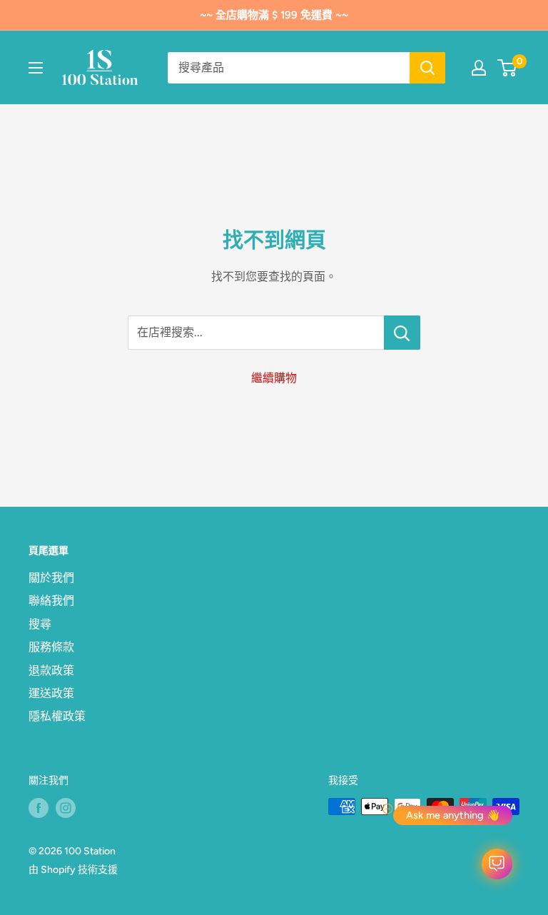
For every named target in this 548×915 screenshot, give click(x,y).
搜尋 (40, 624)
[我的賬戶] (479, 68)
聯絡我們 (51, 600)
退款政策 (51, 670)
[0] (508, 67)
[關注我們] (39, 808)
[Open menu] (36, 68)
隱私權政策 (57, 716)
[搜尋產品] (427, 68)
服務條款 (51, 647)
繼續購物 (274, 378)
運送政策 (51, 693)
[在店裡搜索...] (402, 332)
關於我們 (51, 578)
